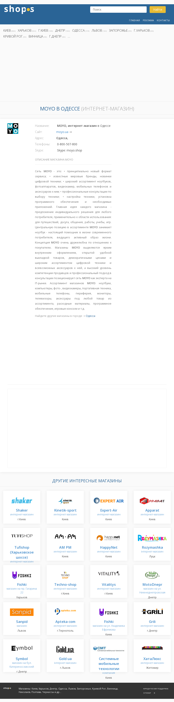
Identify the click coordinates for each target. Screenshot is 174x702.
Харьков (24, 30)
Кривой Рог (12, 36)
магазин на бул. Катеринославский (22, 662)
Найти (157, 9)
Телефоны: (42, 144)
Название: (42, 126)
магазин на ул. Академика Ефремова (109, 625)
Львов (97, 30)
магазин (22, 624)
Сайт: (38, 132)
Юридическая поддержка (155, 688)
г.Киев (43, 30)
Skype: (39, 150)
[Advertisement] (87, 71)
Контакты (163, 20)
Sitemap (147, 693)
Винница (36, 36)
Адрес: (39, 138)
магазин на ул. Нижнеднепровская (152, 588)
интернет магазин (65, 512)
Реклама (148, 20)
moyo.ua (62, 132)
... (69, 36)
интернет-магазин (22, 512)
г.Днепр (55, 36)
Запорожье (118, 30)
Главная (134, 20)
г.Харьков (142, 30)
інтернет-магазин (152, 549)
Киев (7, 30)
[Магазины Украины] (19, 9)
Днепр (60, 30)
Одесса (78, 30)
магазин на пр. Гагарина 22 (22, 588)
